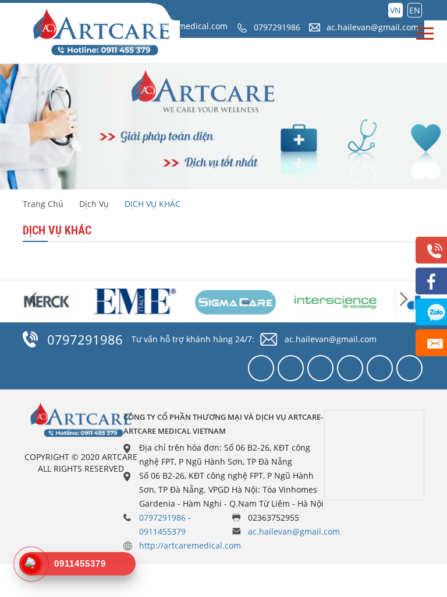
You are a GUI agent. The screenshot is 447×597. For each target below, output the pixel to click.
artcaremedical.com (189, 25)
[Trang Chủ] (101, 33)
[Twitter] (291, 368)
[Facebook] (261, 368)
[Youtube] (350, 368)
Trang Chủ (43, 203)
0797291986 (277, 27)
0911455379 (162, 531)
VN (395, 10)
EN (414, 10)
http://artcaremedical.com (190, 545)
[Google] (320, 368)
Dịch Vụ (94, 203)
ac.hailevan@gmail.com (372, 27)
